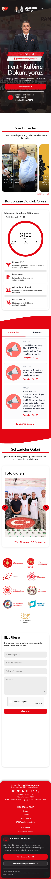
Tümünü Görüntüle (24, 424)
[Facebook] (23, 791)
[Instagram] (13, 791)
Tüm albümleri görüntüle (28, 542)
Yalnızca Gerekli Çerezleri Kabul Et (25, 863)
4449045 (31, 797)
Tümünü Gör (41, 193)
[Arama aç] (42, 9)
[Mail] (32, 791)
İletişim (25, 811)
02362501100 (28, 794)
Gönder (25, 711)
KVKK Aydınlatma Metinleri (25, 822)
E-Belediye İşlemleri (24, 87)
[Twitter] (18, 791)
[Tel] (37, 791)
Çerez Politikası (25, 818)
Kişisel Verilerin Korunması (11, 871)
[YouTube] (27, 791)
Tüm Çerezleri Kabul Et (25, 857)
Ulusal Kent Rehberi (25, 832)
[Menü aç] (47, 9)
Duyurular (25, 815)
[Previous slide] (5, 508)
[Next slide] (46, 508)
